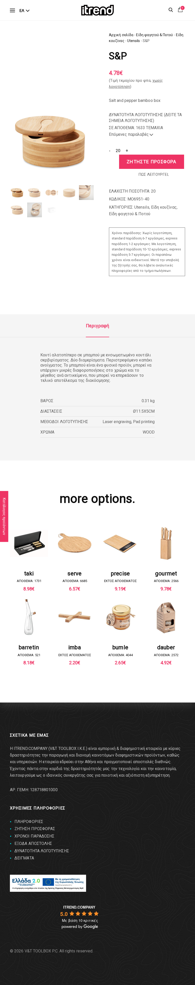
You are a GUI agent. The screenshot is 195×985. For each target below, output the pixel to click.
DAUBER (166, 647)
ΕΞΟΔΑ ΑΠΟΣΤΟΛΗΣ (33, 843)
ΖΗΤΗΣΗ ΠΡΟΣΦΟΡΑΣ (34, 828)
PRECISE (120, 573)
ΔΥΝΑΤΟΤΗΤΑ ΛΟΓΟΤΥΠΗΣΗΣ (41, 850)
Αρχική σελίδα (121, 35)
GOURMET (166, 573)
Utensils (133, 41)
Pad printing (144, 421)
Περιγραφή (97, 325)
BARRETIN (29, 647)
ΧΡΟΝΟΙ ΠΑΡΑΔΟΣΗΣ (34, 836)
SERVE (75, 573)
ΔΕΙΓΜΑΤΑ (24, 858)
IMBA (74, 647)
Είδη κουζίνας (164, 207)
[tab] (97, 325)
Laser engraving (117, 421)
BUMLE (120, 647)
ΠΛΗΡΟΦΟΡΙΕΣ (28, 821)
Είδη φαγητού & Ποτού (154, 35)
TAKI (29, 573)
